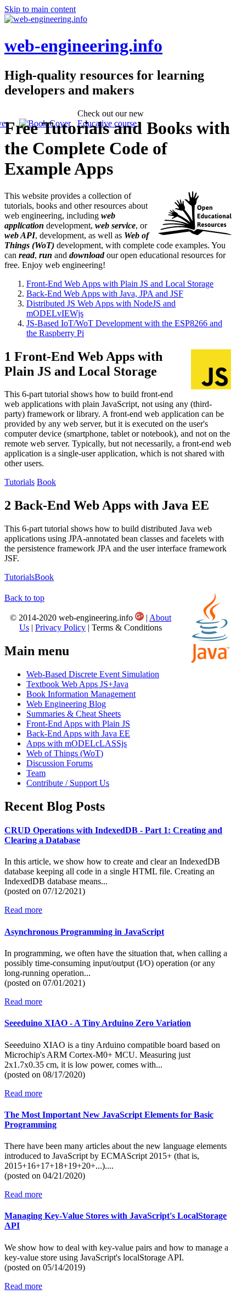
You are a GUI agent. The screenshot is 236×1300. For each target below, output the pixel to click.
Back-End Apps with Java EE (78, 733)
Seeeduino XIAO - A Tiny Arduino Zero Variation (97, 1023)
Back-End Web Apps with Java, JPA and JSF (104, 293)
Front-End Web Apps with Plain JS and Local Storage (119, 283)
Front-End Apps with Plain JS (78, 723)
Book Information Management (81, 694)
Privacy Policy (60, 627)
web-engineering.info (83, 45)
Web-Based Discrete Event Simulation (92, 674)
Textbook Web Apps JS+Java (77, 684)
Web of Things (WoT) (64, 753)
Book (46, 482)
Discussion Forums (59, 763)
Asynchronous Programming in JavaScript (84, 931)
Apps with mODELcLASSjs (76, 743)
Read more (23, 909)
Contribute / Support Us (67, 783)
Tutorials (19, 482)
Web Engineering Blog (66, 703)
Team (36, 773)
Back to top (24, 597)
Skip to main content (40, 9)
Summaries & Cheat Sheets (73, 713)
